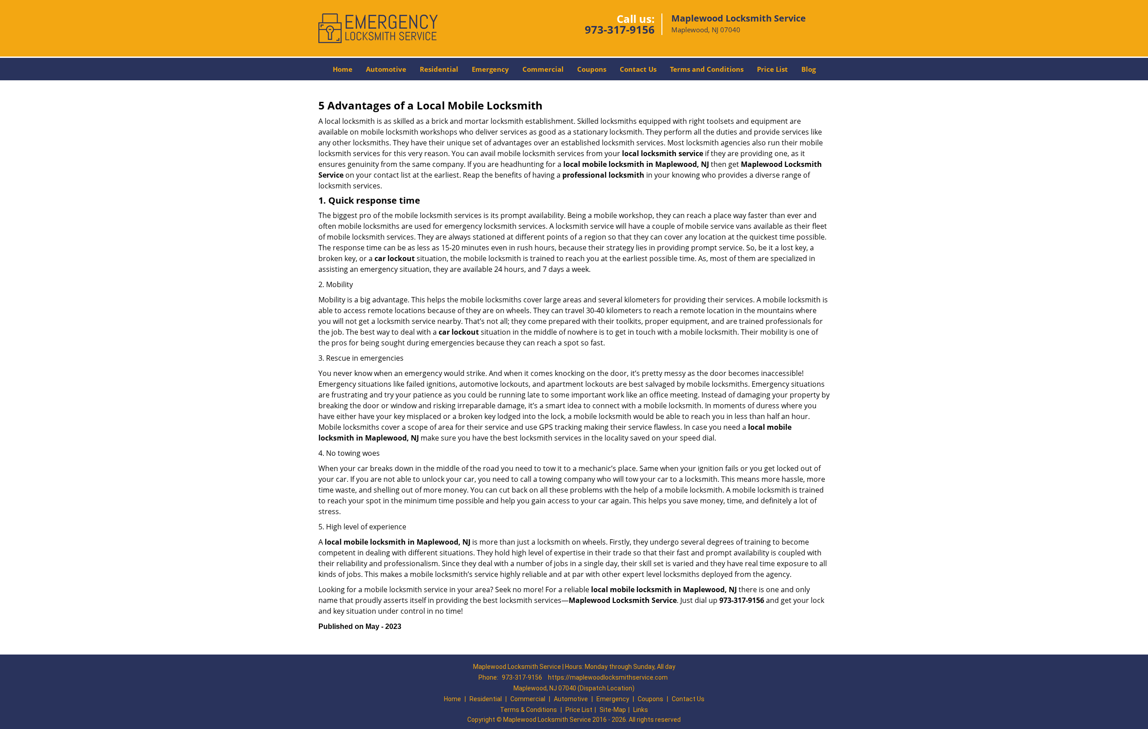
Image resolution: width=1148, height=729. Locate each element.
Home (342, 69)
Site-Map (613, 709)
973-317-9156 (620, 29)
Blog (808, 69)
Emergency (490, 69)
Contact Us (638, 69)
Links (640, 709)
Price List (772, 69)
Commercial (543, 69)
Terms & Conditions (528, 709)
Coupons (591, 69)
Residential (439, 69)
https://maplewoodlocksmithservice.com (608, 677)
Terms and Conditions (707, 69)
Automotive (386, 69)
